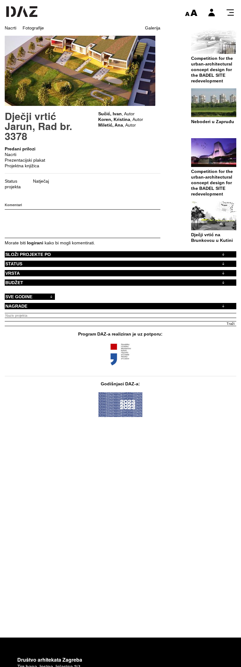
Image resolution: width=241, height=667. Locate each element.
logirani (35, 242)
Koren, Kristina (114, 119)
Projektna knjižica (22, 165)
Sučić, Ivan (110, 113)
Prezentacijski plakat (25, 160)
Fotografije (33, 27)
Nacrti (10, 27)
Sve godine (18, 296)
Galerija (152, 27)
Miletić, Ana (110, 125)
